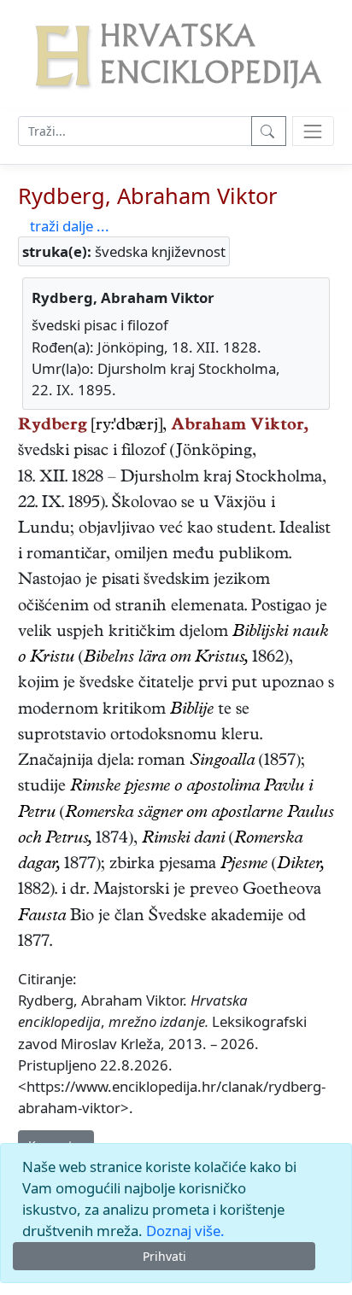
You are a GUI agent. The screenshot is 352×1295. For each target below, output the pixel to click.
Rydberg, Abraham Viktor (148, 195)
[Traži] (268, 131)
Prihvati (164, 1256)
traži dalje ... (69, 226)
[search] (313, 131)
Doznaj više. (185, 1230)
